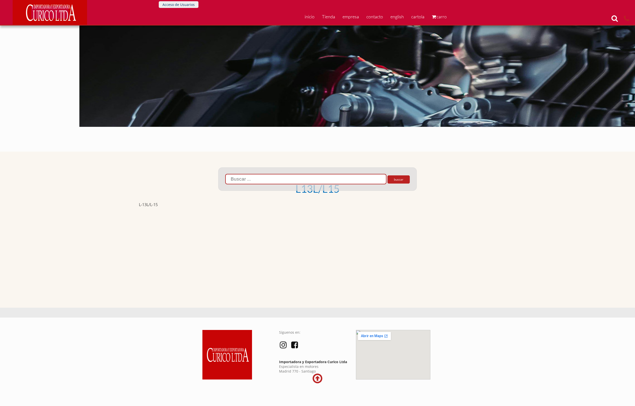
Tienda (328, 16)
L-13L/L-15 (148, 204)
